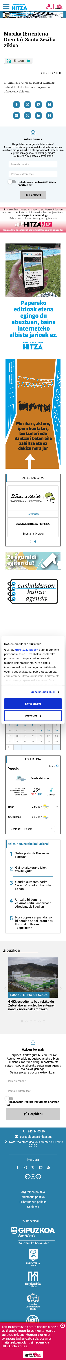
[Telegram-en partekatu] (16, 115)
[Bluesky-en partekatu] (49, 104)
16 (56, 730)
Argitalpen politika (33, 1192)
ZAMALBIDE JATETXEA (33, 524)
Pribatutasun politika (33, 1202)
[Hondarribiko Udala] (33, 1279)
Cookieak (33, 1207)
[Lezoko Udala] (33, 1301)
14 (40, 730)
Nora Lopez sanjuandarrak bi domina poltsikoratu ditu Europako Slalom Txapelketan (34, 923)
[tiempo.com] (57, 765)
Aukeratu (31, 715)
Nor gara (33, 1159)
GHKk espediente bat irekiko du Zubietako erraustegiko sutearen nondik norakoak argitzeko (31, 1005)
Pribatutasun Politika (30, 182)
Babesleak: (33, 1221)
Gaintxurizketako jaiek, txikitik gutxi (31, 869)
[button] (38, 829)
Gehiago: (16, 828)
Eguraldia (33, 759)
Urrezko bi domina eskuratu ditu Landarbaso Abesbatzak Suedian (33, 903)
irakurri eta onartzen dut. (37, 184)
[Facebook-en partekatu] (16, 104)
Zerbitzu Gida (33, 478)
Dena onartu (33, 703)
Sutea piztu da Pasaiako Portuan (32, 855)
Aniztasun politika (33, 1197)
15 (48, 730)
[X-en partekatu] (27, 104)
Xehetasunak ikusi (43, 691)
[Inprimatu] (49, 115)
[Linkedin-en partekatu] (38, 115)
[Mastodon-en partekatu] (38, 104)
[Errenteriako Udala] (33, 1257)
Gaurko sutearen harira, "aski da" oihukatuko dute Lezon (33, 885)
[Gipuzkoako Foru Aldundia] (33, 1235)
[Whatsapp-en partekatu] (27, 115)
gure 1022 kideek (26, 649)
